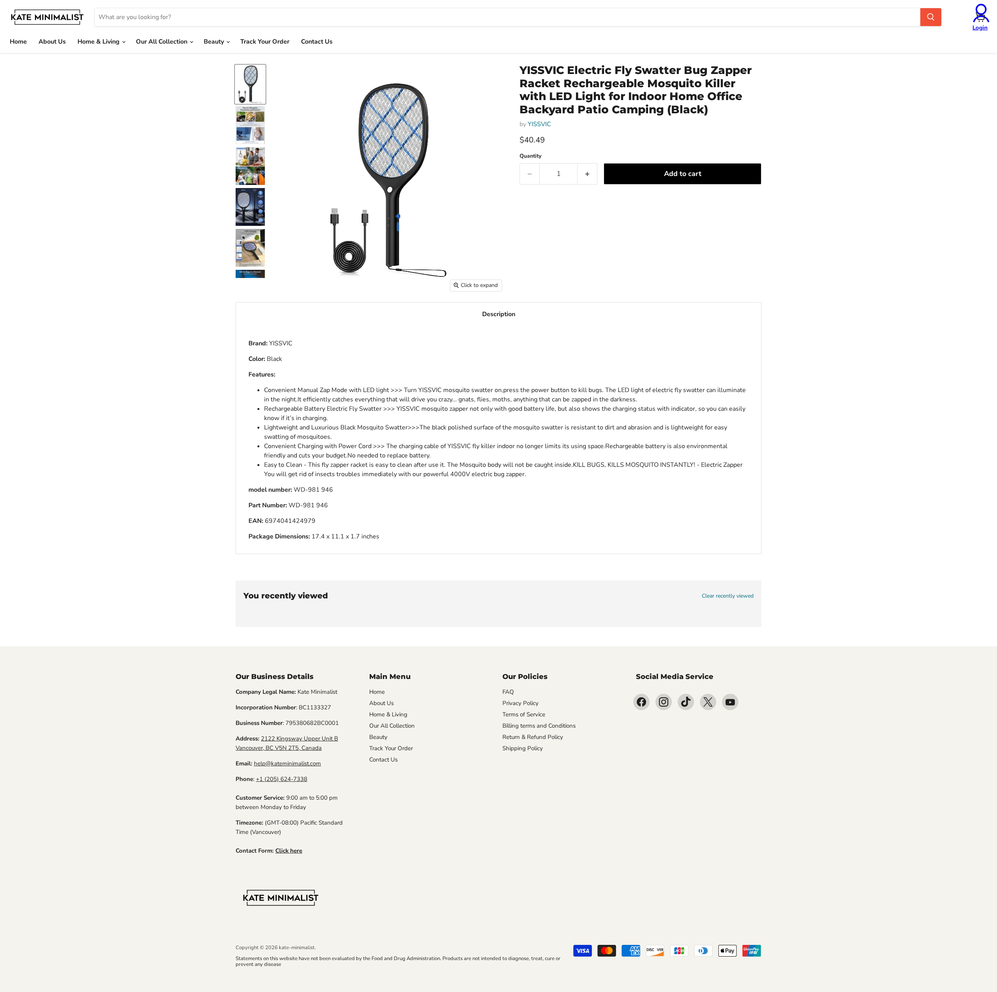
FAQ (508, 692)
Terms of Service (523, 714)
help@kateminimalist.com (287, 763)
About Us (52, 41)
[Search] (930, 17)
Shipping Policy (522, 748)
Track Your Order (264, 41)
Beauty (214, 41)
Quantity (530, 156)
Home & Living (99, 41)
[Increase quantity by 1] (587, 174)
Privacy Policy (520, 703)
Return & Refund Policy (532, 737)
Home (18, 41)
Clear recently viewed (728, 596)
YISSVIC (539, 124)
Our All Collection (162, 41)
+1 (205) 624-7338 (281, 779)
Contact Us (317, 41)
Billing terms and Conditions (539, 726)
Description (498, 314)
